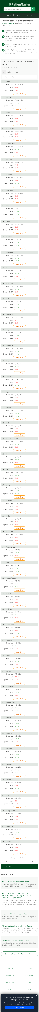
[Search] (33, 9)
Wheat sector (8, 23)
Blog (29, 989)
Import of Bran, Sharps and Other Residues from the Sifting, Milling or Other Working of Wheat (16, 895)
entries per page (12, 72)
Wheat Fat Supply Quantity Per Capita (17, 926)
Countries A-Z (9, 975)
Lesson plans (9, 982)
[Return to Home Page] (19, 4)
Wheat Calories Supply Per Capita (15, 940)
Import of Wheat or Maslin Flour (15, 914)
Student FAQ (29, 975)
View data (19, 94)
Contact (29, 982)
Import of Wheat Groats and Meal (15, 881)
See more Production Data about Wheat (19, 954)
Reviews (9, 989)
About (30, 968)
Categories (9, 968)
